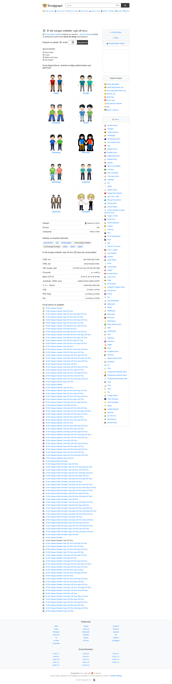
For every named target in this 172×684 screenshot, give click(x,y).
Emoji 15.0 (115, 662)
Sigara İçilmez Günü (113, 358)
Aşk (107, 145)
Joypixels (86, 181)
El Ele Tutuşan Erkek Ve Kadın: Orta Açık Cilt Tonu (62, 481)
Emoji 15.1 (56, 665)
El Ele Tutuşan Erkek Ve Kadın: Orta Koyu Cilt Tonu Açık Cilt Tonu (68, 508)
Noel (107, 327)
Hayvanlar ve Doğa (72, 11)
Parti (107, 334)
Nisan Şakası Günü (112, 324)
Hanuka (108, 256)
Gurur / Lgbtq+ (111, 249)
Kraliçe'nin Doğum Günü (114, 287)
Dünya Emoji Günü (112, 200)
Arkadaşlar (109, 135)
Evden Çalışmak (111, 222)
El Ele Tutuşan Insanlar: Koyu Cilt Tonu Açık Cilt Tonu (63, 370)
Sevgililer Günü (111, 351)
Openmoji (56, 211)
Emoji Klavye (115, 32)
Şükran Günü (110, 422)
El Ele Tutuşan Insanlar (52, 308)
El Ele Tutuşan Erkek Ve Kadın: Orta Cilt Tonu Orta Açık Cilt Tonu (67, 496)
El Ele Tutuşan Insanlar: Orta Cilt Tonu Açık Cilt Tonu (63, 340)
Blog (115, 38)
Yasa (107, 388)
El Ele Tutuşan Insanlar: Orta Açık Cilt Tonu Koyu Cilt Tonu (65, 337)
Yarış (107, 385)
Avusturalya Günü (112, 139)
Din (107, 183)
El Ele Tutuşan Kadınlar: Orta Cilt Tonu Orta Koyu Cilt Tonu (65, 425)
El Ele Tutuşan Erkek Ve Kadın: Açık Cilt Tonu (60, 464)
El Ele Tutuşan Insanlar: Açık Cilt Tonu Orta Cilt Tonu (63, 317)
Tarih (107, 368)
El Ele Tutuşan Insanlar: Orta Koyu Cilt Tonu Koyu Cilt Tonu (65, 367)
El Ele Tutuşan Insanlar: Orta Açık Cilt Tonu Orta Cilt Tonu (65, 331)
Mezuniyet (109, 314)
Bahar (108, 405)
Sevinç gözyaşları (111, 84)
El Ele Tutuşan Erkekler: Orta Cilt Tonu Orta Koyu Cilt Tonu (65, 578)
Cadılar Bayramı (111, 409)
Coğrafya (109, 179)
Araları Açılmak (111, 132)
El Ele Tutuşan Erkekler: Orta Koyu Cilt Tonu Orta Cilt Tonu (65, 590)
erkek (65, 246)
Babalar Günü (110, 149)
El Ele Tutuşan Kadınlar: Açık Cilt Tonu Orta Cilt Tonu (63, 393)
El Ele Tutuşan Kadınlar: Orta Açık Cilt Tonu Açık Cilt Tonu (65, 402)
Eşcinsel (108, 412)
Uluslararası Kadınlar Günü (115, 375)
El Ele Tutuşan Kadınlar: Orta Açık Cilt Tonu (60, 405)
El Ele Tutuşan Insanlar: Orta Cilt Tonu (58, 346)
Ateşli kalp (109, 97)
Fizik (107, 239)
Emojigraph (55, 5)
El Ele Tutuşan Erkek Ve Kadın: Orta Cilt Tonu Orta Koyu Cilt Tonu (68, 502)
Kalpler (108, 270)
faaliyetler (104, 11)
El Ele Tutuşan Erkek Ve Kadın (55, 461)
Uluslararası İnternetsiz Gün (115, 378)
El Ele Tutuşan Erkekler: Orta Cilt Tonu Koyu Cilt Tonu (63, 581)
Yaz (107, 392)
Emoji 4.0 (56, 656)
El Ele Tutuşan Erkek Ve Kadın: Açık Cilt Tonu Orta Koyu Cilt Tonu (68, 473)
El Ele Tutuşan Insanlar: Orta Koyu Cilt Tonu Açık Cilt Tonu (65, 355)
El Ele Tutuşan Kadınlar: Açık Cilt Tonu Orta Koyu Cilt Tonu (65, 396)
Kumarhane (110, 290)
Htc (116, 635)
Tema (116, 119)
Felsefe (108, 226)
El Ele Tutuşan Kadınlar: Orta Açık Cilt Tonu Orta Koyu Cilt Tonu (67, 411)
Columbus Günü (111, 176)
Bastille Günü (110, 152)
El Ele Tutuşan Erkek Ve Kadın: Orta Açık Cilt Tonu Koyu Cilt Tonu (68, 490)
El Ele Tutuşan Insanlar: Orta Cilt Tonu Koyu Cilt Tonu (63, 352)
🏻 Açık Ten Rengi (84, 34)
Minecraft (109, 317)
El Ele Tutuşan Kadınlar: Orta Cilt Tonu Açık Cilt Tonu (63, 417)
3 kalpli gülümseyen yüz (114, 87)
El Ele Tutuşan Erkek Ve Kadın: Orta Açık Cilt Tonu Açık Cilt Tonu (67, 478)
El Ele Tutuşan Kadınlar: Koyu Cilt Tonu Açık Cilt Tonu (63, 446)
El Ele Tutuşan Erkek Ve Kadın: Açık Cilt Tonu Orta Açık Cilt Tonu (67, 467)
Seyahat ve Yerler (94, 11)
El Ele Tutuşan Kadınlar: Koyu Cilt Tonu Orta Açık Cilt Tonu (65, 449)
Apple (56, 93)
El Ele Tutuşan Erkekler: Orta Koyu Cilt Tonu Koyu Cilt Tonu (65, 596)
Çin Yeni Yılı (110, 415)
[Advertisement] (86, 22)
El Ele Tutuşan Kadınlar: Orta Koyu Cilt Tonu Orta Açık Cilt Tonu (67, 434)
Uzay (107, 382)
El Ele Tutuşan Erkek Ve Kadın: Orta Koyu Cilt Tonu (62, 517)
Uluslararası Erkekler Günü (115, 371)
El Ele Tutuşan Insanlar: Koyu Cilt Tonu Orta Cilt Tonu (63, 375)
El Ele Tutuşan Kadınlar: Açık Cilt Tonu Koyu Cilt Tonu (63, 399)
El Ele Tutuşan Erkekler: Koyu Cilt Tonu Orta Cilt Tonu (63, 605)
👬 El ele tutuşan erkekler (52, 34)
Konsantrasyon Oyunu (116, 43)
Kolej (107, 280)
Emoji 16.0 (86, 665)
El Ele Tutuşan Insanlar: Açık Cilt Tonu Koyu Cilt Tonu (63, 323)
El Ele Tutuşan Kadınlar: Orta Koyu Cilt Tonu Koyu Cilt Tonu (65, 443)
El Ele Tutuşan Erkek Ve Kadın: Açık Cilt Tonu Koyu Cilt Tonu (66, 475)
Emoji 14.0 (86, 662)
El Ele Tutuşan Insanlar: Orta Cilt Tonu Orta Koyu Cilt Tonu (65, 349)
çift (57, 242)
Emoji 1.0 (56, 654)
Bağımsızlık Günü (112, 156)
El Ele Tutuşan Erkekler (52, 537)
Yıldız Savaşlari (111, 399)
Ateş (107, 106)
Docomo (86, 640)
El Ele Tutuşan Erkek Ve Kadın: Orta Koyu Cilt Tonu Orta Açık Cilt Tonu (69, 511)
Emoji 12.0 (56, 659)
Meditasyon (110, 310)
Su (106, 365)
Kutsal (108, 293)
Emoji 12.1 (86, 659)
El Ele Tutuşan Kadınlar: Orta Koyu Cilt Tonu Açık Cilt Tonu (65, 431)
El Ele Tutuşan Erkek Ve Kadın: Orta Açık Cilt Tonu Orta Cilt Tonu (67, 484)
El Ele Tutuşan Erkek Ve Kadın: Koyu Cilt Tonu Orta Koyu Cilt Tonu (68, 531)
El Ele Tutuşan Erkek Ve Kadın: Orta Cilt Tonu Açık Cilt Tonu (66, 493)
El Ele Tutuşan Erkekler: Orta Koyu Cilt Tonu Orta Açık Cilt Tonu (67, 587)
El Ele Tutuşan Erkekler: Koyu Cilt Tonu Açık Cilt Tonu (63, 599)
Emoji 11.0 (115, 656)
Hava (107, 263)
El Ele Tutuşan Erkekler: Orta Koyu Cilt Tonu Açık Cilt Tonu (65, 584)
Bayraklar (126, 11)
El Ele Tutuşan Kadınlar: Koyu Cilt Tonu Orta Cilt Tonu (63, 452)
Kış (107, 297)
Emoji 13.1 (56, 662)
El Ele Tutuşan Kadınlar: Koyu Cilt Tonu (58, 458)
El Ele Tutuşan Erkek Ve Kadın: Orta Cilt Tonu (60, 499)
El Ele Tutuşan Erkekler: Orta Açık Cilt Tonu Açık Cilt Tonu (65, 555)
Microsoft (86, 152)
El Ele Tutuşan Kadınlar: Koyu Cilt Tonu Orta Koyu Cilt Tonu (65, 455)
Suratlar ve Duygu (48, 11)
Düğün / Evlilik (111, 216)
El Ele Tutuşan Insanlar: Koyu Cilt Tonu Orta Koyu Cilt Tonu (65, 378)
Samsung (56, 152)
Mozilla (86, 638)
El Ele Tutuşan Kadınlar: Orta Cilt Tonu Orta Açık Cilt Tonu (65, 420)
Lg (56, 638)
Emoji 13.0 (115, 659)
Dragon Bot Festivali (113, 193)
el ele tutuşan (66, 242)
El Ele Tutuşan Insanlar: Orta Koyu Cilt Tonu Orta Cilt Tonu (65, 361)
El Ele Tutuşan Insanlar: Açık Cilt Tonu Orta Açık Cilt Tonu (65, 314)
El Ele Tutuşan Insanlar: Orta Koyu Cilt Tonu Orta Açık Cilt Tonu (67, 358)
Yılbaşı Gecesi (111, 395)
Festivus (108, 229)
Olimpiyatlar (110, 331)
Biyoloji (108, 162)
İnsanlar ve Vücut (60, 11)
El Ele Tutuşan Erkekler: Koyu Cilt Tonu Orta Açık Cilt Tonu (65, 602)
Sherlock (109, 354)
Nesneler (111, 11)
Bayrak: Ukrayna (111, 110)
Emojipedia (56, 643)
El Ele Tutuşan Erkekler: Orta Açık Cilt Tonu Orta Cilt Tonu (65, 561)
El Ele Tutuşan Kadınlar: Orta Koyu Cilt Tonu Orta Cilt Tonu (65, 437)
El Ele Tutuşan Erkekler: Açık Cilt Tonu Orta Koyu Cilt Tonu (65, 549)
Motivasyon (110, 321)
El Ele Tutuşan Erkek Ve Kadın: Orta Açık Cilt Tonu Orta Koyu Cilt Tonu (69, 487)
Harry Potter (110, 260)
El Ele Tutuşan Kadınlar (52, 384)
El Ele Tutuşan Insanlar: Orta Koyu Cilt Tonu (60, 364)
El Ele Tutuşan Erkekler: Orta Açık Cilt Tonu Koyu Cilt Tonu (65, 567)
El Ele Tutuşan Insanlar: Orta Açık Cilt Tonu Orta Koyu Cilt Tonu (67, 334)
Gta (107, 243)
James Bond (110, 266)
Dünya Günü (110, 203)
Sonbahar (109, 361)
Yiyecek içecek (83, 11)
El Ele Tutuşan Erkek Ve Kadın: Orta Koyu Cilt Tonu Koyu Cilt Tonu (68, 520)
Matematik (109, 304)
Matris (108, 307)
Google (86, 93)
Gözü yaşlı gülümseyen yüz (115, 90)
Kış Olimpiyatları (111, 300)
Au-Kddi (56, 640)
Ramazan (109, 341)
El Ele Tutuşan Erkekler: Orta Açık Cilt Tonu (60, 558)
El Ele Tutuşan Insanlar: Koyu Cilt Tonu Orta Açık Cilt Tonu (65, 373)
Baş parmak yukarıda (113, 103)
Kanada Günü (110, 273)
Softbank (116, 638)
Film (107, 232)
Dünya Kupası (110, 206)
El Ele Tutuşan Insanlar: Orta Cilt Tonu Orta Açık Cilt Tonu (65, 343)
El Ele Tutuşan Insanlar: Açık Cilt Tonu (58, 311)
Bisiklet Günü (110, 159)
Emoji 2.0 (86, 654)
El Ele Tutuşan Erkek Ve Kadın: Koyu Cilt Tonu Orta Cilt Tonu (66, 528)
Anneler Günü (110, 125)
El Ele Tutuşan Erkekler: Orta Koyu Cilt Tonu (60, 593)
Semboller (118, 11)
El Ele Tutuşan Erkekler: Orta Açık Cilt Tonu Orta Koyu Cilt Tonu (67, 564)
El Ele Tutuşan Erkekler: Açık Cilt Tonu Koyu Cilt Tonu (63, 552)
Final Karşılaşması (112, 236)
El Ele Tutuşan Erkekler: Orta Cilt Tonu (58, 575)
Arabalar (109, 128)
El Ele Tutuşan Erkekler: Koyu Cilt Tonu (58, 611)
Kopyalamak (82, 42)
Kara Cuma (110, 277)
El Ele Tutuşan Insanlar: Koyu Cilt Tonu (58, 381)
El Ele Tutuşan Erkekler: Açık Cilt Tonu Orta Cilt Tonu (63, 546)
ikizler (73, 246)
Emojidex (86, 211)
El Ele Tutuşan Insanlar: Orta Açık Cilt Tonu (60, 328)
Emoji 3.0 (116, 654)
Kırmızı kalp (109, 100)
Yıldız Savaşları (111, 402)
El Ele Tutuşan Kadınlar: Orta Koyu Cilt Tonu (60, 440)
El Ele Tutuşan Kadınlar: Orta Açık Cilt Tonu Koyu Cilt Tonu (65, 414)
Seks (107, 348)
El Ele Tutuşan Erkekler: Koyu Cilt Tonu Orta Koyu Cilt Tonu (65, 608)
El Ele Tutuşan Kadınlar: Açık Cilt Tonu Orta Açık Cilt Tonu (65, 390)
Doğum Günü (110, 189)
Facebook (56, 122)
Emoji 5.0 (86, 656)
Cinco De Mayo (111, 172)
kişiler (80, 246)
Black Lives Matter (112, 166)
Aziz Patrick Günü (112, 142)
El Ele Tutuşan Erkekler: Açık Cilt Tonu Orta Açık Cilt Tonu (65, 543)
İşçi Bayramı (110, 419)
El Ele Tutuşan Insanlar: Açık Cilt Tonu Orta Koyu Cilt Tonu (65, 320)
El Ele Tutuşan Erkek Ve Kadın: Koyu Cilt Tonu (61, 534)
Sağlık (108, 344)
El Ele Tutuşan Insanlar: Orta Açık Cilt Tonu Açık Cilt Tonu (65, 326)
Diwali (108, 186)
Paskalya (109, 338)
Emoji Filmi (109, 219)
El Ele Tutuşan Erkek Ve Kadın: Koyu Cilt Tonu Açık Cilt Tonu (66, 522)
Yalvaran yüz (110, 93)
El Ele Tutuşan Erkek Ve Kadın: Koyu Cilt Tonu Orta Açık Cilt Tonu (68, 525)
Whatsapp (56, 181)
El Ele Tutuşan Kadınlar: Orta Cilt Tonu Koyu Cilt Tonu (63, 428)
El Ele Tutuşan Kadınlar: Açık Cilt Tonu (58, 387)
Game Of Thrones (112, 246)
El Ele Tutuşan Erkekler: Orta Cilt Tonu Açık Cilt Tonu (63, 569)
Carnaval (109, 169)
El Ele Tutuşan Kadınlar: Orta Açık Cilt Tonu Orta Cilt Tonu (65, 408)
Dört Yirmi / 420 (111, 196)
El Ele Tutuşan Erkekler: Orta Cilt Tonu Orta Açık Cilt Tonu (65, 572)
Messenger (85, 632)
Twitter (86, 122)
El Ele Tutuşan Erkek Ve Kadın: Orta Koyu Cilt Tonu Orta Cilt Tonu (68, 514)
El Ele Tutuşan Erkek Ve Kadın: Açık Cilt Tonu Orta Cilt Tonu (66, 470)
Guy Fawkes (110, 253)
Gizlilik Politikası (116, 675)
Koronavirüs (110, 283)
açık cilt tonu (48, 242)
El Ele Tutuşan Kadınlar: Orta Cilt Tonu (58, 422)
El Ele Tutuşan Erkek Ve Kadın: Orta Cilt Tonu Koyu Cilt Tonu (66, 505)
